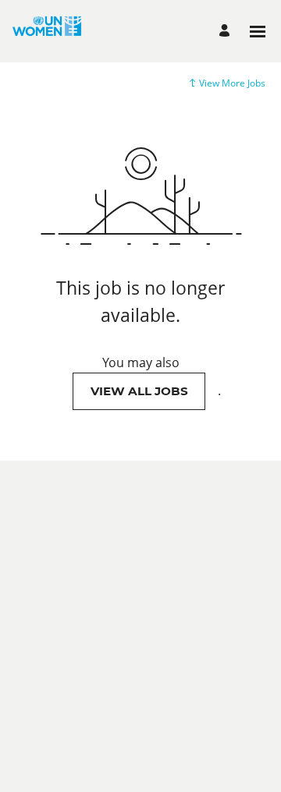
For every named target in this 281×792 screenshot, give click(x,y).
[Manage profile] (226, 31)
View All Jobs (139, 391)
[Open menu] (257, 31)
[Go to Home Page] (47, 31)
